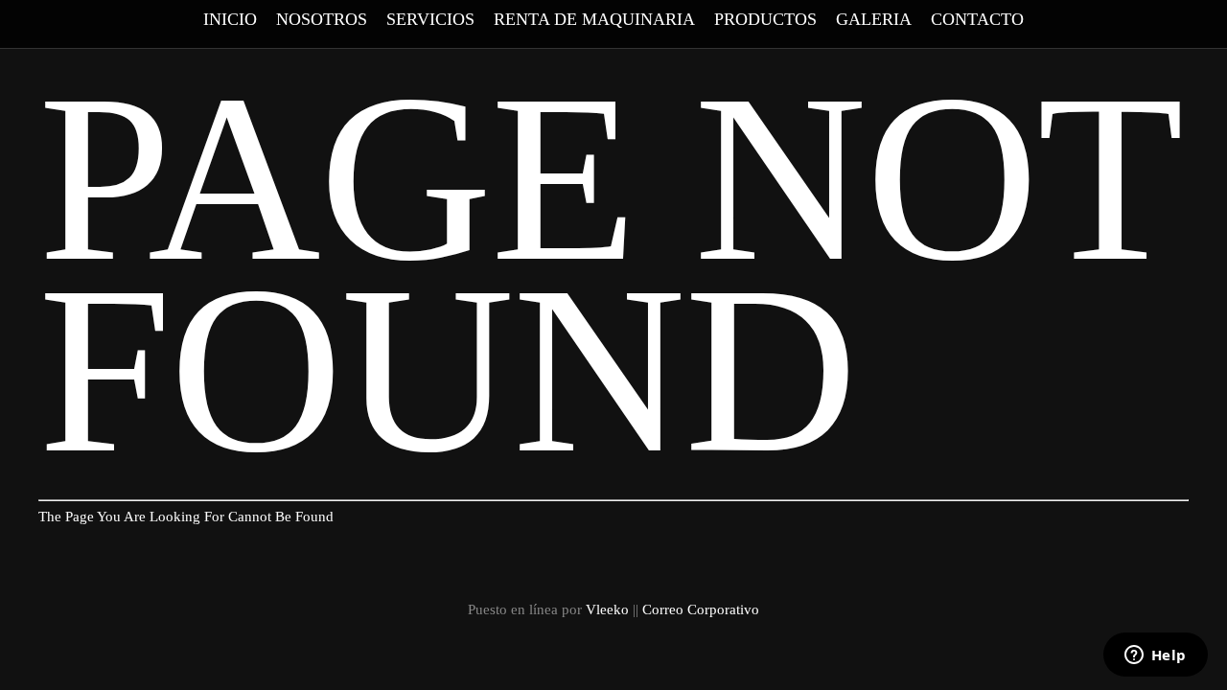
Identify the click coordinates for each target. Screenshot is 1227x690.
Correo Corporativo (700, 609)
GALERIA (874, 19)
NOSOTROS (321, 19)
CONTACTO (977, 19)
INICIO (230, 19)
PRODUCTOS (765, 19)
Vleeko (607, 609)
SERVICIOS (430, 19)
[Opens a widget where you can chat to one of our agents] (1155, 656)
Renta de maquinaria (594, 19)
